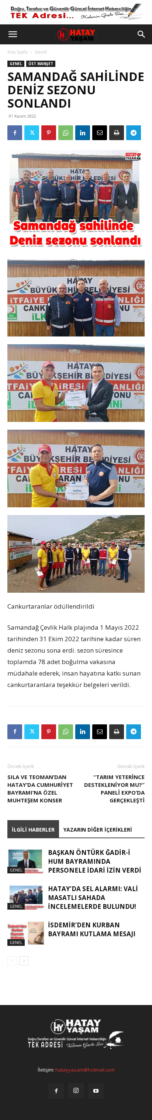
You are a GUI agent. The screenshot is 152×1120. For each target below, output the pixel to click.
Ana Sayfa (17, 52)
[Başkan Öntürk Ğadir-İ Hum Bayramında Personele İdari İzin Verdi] (25, 861)
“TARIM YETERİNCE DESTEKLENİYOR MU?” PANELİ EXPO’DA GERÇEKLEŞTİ (114, 788)
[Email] (99, 132)
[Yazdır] (116, 132)
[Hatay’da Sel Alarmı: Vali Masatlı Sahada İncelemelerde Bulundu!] (25, 897)
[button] (12, 34)
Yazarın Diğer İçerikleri (97, 829)
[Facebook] (14, 132)
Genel (41, 52)
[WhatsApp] (65, 132)
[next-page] (23, 960)
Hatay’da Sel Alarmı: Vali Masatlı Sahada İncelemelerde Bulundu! (93, 897)
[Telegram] (133, 132)
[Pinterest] (48, 132)
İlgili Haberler (33, 829)
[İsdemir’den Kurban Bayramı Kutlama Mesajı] (25, 933)
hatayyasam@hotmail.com (85, 1069)
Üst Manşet (40, 63)
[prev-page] (12, 960)
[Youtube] (96, 1091)
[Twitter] (31, 132)
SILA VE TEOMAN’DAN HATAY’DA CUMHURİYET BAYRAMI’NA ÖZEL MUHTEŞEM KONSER (40, 788)
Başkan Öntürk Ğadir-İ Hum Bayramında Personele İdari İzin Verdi (94, 861)
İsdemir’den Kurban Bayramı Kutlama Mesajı (91, 929)
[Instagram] (76, 1090)
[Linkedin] (82, 132)
